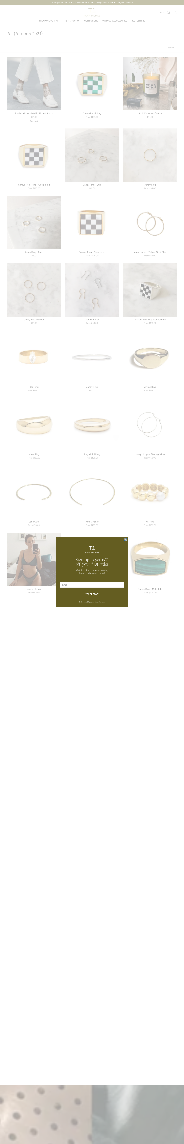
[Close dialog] (125, 539)
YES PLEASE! (92, 594)
